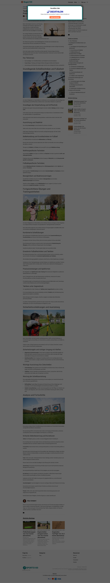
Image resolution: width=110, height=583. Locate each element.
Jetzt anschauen (55, 17)
